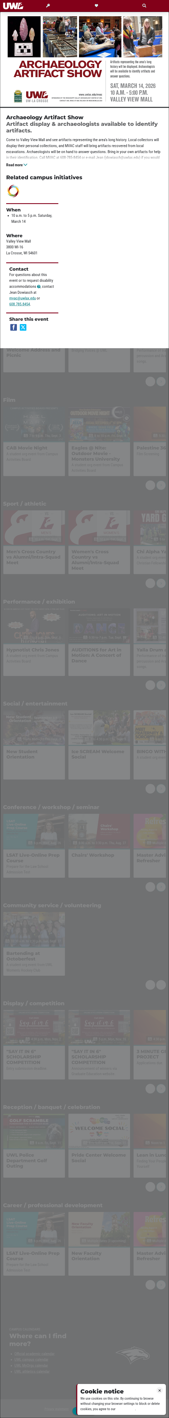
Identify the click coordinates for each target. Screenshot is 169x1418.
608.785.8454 (19, 304)
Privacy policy (125, 1409)
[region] (84, 715)
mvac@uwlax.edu (22, 298)
